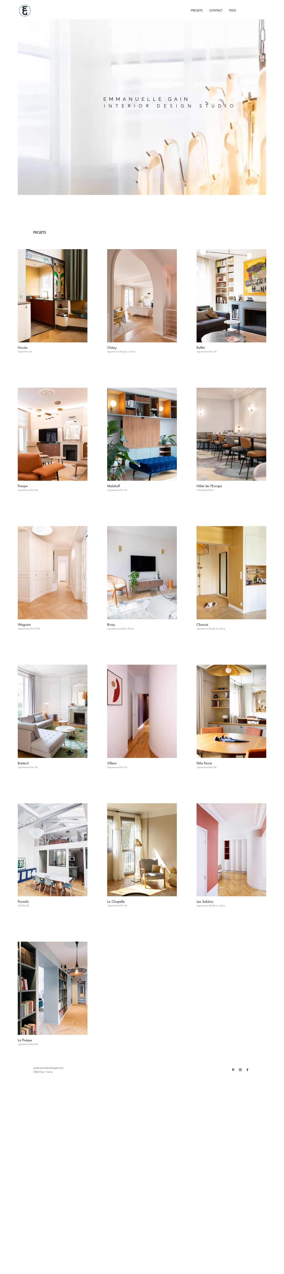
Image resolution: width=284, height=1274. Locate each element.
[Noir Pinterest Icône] (233, 1070)
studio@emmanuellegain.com (48, 1068)
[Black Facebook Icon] (247, 1070)
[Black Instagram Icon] (240, 1070)
